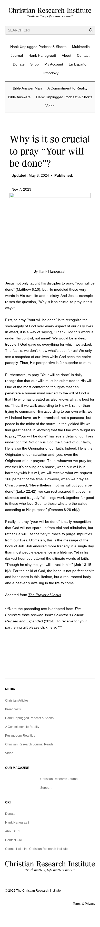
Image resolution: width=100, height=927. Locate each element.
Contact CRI (13, 840)
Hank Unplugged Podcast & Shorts (38, 47)
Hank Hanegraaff (42, 55)
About (66, 55)
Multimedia (81, 47)
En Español (78, 64)
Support (45, 788)
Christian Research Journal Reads (29, 744)
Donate (19, 64)
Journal (17, 55)
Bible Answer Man (27, 88)
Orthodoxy (50, 73)
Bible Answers (19, 97)
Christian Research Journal (59, 779)
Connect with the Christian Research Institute (36, 849)
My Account (53, 64)
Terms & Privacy (84, 904)
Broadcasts (13, 709)
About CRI (12, 831)
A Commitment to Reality (67, 88)
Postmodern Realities (20, 735)
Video (50, 106)
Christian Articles (16, 700)
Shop (34, 64)
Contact (83, 55)
